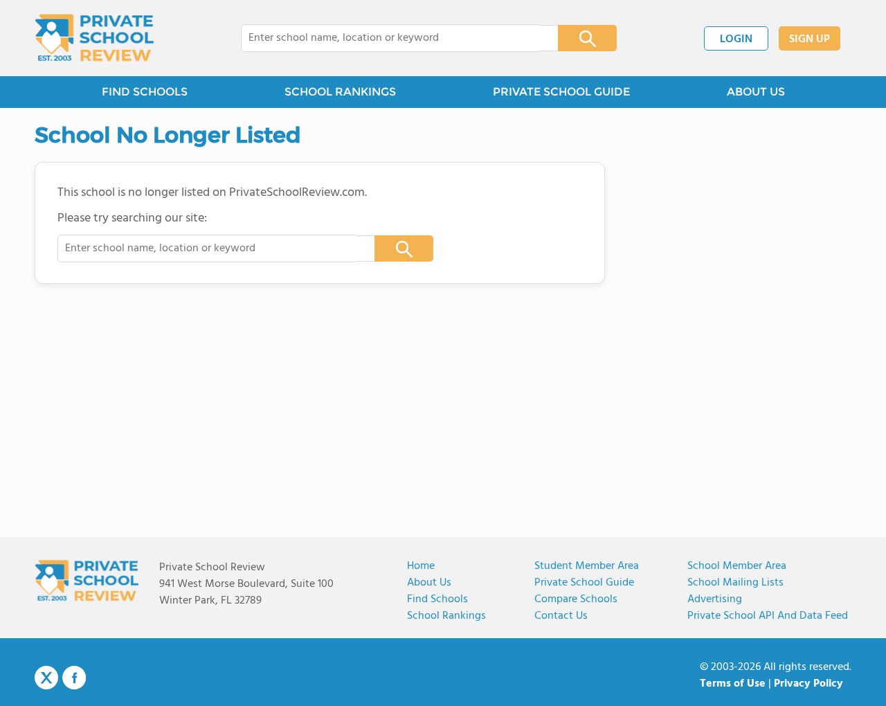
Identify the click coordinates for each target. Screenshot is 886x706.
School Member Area (736, 566)
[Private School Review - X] (46, 678)
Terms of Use (733, 684)
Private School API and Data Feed (767, 616)
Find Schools (437, 599)
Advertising (714, 599)
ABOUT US (756, 91)
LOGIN (736, 39)
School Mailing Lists (735, 582)
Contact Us (561, 616)
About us (429, 582)
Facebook (74, 677)
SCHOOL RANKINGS (340, 91)
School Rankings (446, 616)
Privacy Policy (808, 684)
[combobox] (390, 38)
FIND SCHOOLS (145, 91)
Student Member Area (586, 566)
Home (421, 566)
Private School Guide (584, 582)
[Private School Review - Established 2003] (94, 38)
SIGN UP (809, 39)
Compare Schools (575, 599)
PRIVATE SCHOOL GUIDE (561, 91)
